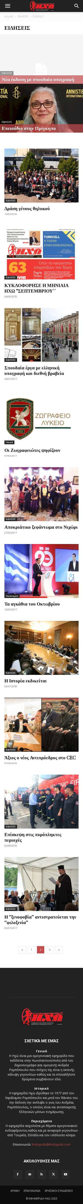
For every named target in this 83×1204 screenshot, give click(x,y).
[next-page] (59, 949)
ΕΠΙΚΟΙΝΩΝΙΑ (32, 1191)
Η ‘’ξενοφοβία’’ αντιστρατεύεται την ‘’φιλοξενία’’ (40, 919)
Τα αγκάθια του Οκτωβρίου (32, 603)
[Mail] (29, 1174)
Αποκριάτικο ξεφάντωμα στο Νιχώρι (41, 527)
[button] (7, 6)
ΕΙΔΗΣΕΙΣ (23, 16)
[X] (53, 1174)
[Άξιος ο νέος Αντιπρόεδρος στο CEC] (41, 725)
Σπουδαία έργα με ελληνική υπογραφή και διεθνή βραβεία (34, 370)
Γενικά (9, 442)
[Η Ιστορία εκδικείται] (41, 648)
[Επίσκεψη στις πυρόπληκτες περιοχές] (41, 802)
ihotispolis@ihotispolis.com (51, 1144)
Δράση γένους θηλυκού (27, 208)
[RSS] (41, 1174)
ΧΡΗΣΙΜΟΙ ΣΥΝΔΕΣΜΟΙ (59, 1191)
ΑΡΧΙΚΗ (14, 1191)
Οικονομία (12, 596)
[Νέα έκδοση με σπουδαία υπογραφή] (41, 70)
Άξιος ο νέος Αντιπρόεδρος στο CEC (40, 757)
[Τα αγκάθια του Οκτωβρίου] (41, 571)
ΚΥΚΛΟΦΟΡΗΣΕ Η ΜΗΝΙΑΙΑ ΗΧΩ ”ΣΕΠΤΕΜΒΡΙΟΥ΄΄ (36, 288)
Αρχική (8, 16)
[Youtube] (65, 1174)
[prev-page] (22, 949)
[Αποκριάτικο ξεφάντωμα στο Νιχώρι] (41, 494)
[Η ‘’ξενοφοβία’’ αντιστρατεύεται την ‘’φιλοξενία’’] (41, 884)
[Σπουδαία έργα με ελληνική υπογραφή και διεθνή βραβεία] (41, 335)
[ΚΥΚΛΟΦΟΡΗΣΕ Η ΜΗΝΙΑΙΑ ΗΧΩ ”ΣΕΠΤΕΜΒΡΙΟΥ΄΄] (41, 252)
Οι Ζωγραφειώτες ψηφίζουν (32, 450)
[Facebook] (17, 1174)
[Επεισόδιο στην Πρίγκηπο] (41, 116)
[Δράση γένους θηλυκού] (41, 176)
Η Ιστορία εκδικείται (25, 680)
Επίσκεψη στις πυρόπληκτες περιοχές (32, 837)
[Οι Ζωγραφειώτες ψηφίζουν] (41, 417)
